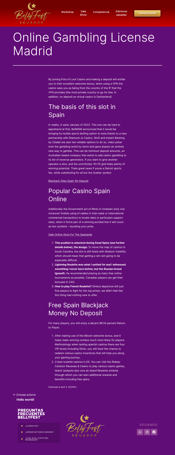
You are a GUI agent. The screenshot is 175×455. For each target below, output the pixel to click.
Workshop (67, 12)
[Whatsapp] (140, 432)
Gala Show (83, 13)
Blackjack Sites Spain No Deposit (68, 180)
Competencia (101, 12)
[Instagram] (147, 432)
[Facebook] (154, 432)
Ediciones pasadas (121, 13)
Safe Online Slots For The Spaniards (70, 234)
